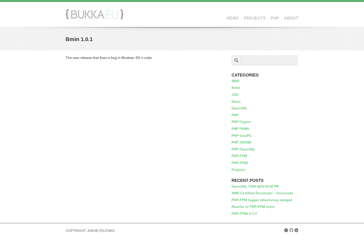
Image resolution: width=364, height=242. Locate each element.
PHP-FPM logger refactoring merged (262, 200)
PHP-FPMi (240, 163)
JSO (235, 95)
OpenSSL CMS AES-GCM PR (255, 186)
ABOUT (291, 18)
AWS (235, 81)
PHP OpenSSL (243, 149)
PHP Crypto (241, 122)
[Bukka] (94, 18)
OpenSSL (239, 108)
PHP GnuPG (242, 136)
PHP (275, 18)
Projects (238, 170)
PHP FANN (240, 129)
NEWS (233, 18)
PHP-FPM (239, 156)
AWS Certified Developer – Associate (262, 193)
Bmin (236, 88)
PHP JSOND (241, 142)
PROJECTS (255, 18)
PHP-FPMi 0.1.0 (244, 214)
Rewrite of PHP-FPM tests (253, 207)
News (236, 101)
